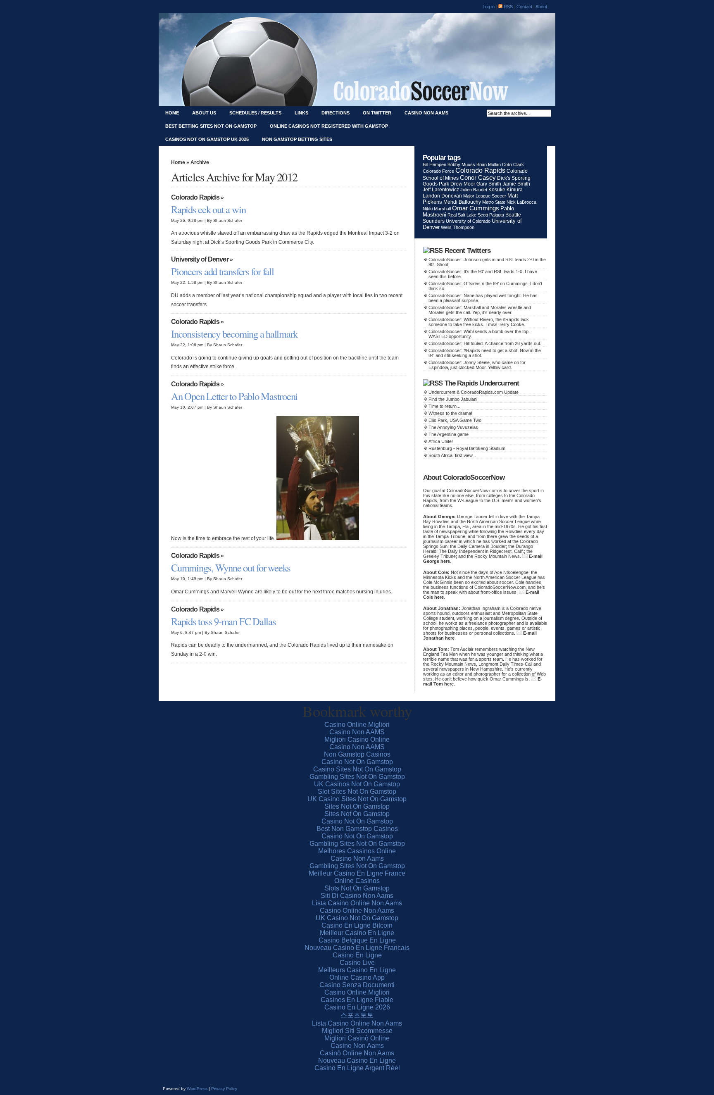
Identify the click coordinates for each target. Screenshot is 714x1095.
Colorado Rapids (195, 197)
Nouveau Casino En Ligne (357, 1060)
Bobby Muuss (461, 164)
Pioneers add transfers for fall (222, 271)
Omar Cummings (475, 208)
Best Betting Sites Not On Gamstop (211, 126)
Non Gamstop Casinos (357, 754)
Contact (524, 6)
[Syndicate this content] (433, 251)
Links (301, 112)
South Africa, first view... (452, 455)
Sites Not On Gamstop (357, 806)
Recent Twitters (467, 251)
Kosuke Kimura (505, 190)
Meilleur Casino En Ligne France (357, 873)
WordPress (197, 1088)
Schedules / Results (255, 112)
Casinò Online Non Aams (357, 1053)
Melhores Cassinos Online (357, 851)
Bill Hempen (434, 164)
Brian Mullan (488, 164)
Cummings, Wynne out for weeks (230, 567)
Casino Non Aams (426, 112)
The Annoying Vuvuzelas (453, 427)
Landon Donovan (442, 195)
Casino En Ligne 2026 (357, 1007)
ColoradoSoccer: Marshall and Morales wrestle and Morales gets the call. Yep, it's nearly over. (479, 310)
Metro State (493, 202)
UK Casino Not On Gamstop (357, 917)
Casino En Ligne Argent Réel (357, 1067)
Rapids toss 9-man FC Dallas (223, 621)
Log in (489, 6)
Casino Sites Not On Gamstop (357, 769)
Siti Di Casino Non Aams (357, 895)
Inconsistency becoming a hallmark (234, 333)
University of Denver (199, 259)
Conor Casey (478, 177)
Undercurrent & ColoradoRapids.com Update (473, 392)
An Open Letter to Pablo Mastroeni (234, 396)
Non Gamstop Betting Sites (297, 139)
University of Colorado (468, 221)
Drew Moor (462, 183)
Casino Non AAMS (357, 732)
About (541, 6)
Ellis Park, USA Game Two (454, 420)
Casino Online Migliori (357, 724)
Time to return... (444, 406)
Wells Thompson (457, 227)
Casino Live (357, 962)
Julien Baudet (473, 189)
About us (204, 112)
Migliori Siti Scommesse (357, 1030)
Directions (335, 112)
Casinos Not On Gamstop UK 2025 (207, 139)
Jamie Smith (516, 183)
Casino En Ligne (357, 955)
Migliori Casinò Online (357, 1038)
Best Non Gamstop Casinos (357, 828)
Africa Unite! (440, 441)
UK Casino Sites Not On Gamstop (357, 798)
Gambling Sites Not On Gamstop (357, 776)
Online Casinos (357, 880)
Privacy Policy (224, 1088)
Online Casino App (357, 977)
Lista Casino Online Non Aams (357, 903)
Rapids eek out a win (208, 209)
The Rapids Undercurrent (482, 383)
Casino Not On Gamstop (357, 761)
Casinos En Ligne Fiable (357, 999)
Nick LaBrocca (521, 202)
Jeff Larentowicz (441, 190)
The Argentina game (448, 434)
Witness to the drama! (450, 413)
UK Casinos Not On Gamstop (357, 784)
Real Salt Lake (461, 214)
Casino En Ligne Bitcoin (357, 925)
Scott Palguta (491, 214)
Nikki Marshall (437, 208)
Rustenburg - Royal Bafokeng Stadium (466, 448)
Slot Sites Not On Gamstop (357, 791)
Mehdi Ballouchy (462, 202)
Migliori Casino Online (357, 739)
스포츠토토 (357, 1015)
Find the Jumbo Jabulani (452, 399)
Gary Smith (488, 184)
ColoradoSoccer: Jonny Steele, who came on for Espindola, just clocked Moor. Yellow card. (477, 365)
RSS (507, 6)
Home (172, 112)
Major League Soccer (484, 195)
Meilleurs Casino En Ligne (357, 970)
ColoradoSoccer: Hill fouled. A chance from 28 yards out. (484, 343)
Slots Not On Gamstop (357, 888)
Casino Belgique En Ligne (357, 940)
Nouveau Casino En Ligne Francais (357, 947)
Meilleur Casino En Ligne (357, 932)
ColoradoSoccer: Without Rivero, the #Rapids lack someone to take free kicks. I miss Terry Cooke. (478, 322)
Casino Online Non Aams (357, 910)
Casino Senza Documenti (357, 984)
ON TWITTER (377, 112)
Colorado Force (438, 171)
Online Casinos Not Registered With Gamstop (329, 126)
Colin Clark (513, 164)
